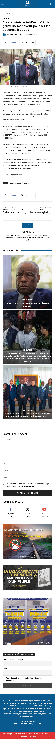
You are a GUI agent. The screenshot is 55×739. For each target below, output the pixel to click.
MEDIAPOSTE (15, 34)
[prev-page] (4, 424)
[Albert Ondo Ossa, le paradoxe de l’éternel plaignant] (27, 282)
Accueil (5, 14)
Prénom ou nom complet (13, 659)
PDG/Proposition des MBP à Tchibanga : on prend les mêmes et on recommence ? (14, 212)
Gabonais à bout (15, 183)
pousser (27, 183)
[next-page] (8, 424)
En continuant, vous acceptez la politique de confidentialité (22, 679)
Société (12, 14)
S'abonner (44, 508)
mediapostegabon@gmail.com (27, 723)
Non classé (27, 300)
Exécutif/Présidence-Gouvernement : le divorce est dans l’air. (41, 212)
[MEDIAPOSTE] (5, 34)
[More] (33, 42)
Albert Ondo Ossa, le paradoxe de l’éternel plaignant (27, 304)
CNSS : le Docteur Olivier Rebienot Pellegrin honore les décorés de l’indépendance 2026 (27, 414)
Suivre (27, 508)
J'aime (10, 508)
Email (5, 669)
